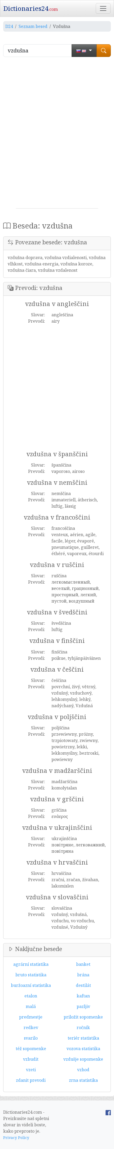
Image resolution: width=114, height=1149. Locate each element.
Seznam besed (33, 26)
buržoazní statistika (31, 985)
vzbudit (30, 1059)
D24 (9, 26)
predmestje (30, 1017)
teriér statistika (83, 1038)
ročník (83, 1027)
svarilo (31, 1038)
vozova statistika (83, 1048)
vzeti (31, 1070)
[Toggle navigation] (103, 8)
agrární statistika (31, 964)
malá (31, 1006)
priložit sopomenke (83, 1017)
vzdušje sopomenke (83, 1059)
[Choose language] (84, 50)
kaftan (83, 996)
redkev (31, 1027)
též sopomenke (31, 1048)
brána (83, 975)
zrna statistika (83, 1080)
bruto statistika (30, 975)
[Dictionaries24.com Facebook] (108, 1112)
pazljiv (83, 1006)
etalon (30, 996)
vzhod (83, 1070)
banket (83, 964)
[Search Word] (104, 50)
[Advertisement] (57, 134)
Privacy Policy (16, 1137)
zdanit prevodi (31, 1080)
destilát (83, 985)
